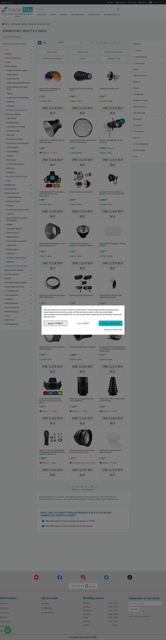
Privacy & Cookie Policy (113, 329)
